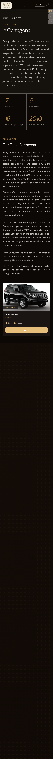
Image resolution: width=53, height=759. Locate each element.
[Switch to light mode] (48, 4)
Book (26, 330)
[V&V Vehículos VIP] (6, 5)
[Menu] (22, 4)
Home (5, 18)
